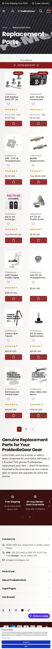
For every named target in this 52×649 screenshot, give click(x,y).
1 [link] (19, 429)
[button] (4, 11)
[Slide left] (22, 517)
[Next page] (33, 429)
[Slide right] (30, 517)
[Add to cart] (13, 123)
